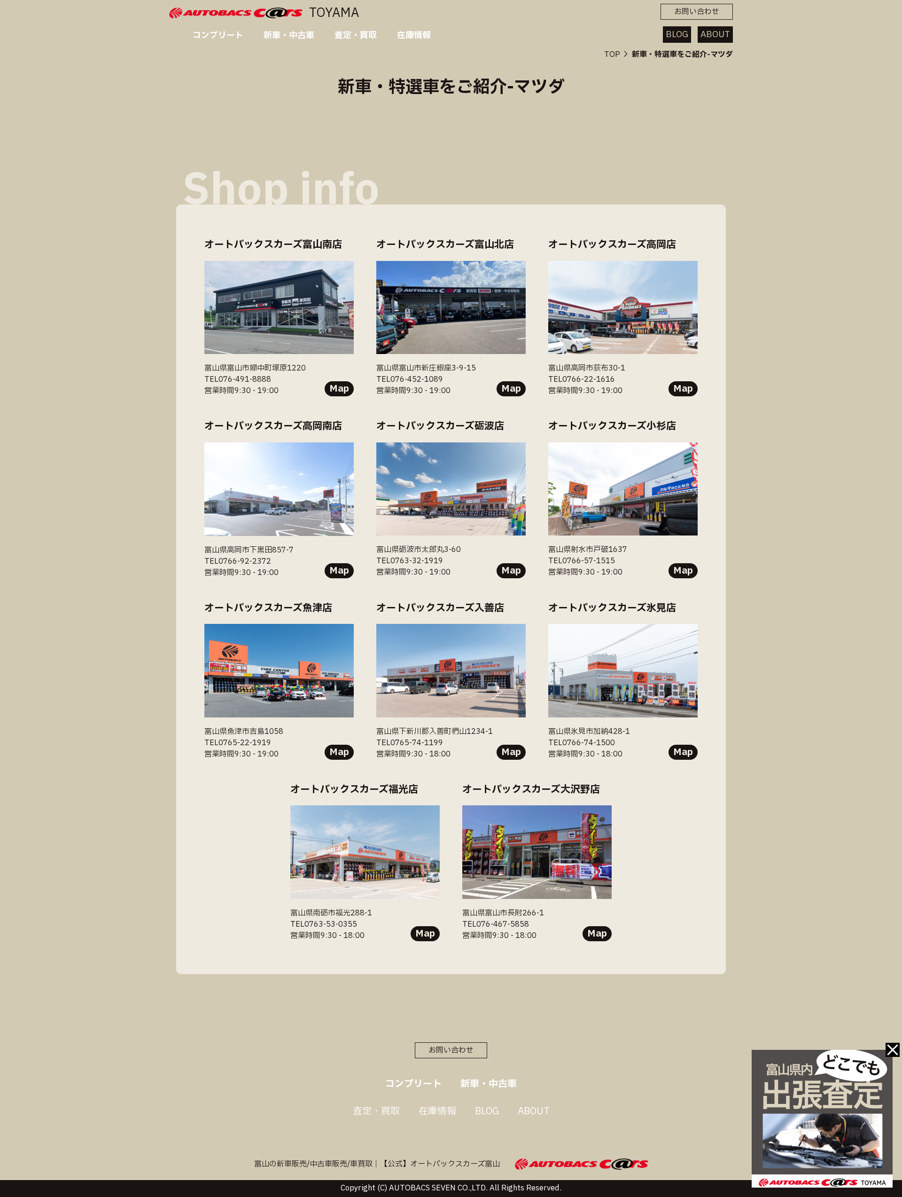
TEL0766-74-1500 (581, 742)
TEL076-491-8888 (237, 379)
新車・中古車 (289, 35)
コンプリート (218, 35)
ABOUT (715, 34)
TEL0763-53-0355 (323, 924)
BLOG (677, 34)
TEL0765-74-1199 (409, 742)
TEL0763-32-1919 (409, 561)
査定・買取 (355, 35)
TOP (612, 54)
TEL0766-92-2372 (237, 561)
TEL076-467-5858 (495, 924)
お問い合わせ (696, 11)
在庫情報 (414, 35)
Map (339, 389)
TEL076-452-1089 (409, 379)
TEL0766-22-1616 (581, 379)
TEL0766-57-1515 (581, 561)
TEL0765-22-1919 (237, 742)
